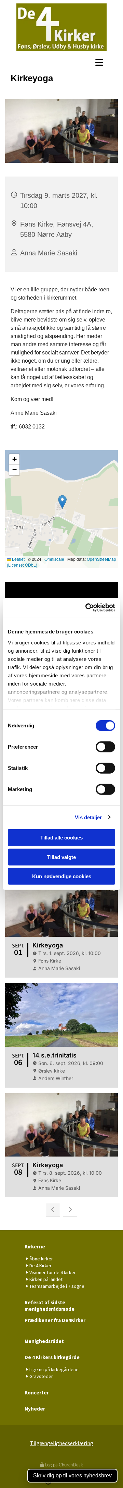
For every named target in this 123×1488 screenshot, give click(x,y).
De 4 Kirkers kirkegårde (52, 1357)
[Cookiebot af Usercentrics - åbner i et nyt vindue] (86, 607)
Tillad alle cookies (61, 837)
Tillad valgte (61, 857)
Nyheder (35, 1408)
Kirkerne (35, 1246)
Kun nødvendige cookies (61, 876)
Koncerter (37, 1392)
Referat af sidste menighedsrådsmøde (49, 1305)
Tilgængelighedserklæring (61, 1443)
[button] (61, 62)
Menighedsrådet (44, 1341)
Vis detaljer (88, 817)
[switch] (105, 746)
